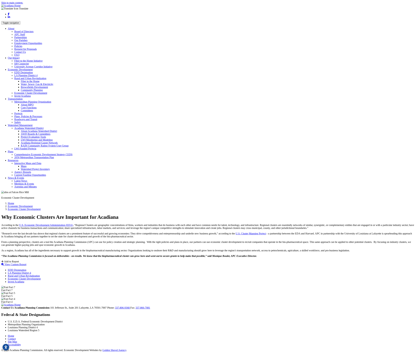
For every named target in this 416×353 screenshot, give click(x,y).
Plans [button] (10, 151)
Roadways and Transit (25, 119)
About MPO (27, 104)
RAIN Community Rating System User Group (45, 145)
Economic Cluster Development (30, 93)
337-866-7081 (143, 307)
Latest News (20, 180)
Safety (17, 122)
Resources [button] (13, 160)
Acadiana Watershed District (29, 128)
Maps (23, 166)
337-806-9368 (122, 307)
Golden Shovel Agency (114, 350)
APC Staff (19, 34)
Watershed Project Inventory (35, 169)
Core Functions (29, 107)
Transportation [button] (15, 98)
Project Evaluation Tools (33, 137)
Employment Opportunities (28, 43)
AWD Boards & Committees (35, 134)
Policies (18, 46)
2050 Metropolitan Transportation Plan (34, 157)
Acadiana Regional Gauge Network (39, 142)
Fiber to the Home (30, 81)
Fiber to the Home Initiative (28, 60)
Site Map (12, 341)
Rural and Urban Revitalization (30, 78)
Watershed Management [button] (20, 125)
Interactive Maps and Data (27, 163)
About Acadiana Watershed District (39, 131)
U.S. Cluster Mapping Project (251, 233)
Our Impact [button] (14, 57)
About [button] (11, 28)
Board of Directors (23, 31)
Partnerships (20, 37)
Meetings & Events (24, 183)
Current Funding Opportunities (30, 175)
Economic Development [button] (20, 69)
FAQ (17, 55)
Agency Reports (22, 172)
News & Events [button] (16, 177)
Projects (18, 113)
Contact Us (20, 52)
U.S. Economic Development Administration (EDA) (46, 225)
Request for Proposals (25, 49)
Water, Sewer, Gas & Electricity (37, 84)
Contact (12, 338)
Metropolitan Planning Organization (32, 101)
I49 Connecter (21, 63)
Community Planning (32, 90)
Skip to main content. (12, 2)
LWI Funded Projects (25, 148)
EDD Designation (23, 72)
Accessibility (14, 344)
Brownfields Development (34, 87)
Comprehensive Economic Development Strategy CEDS (43, 154)
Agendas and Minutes (25, 186)
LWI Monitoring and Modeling (37, 139)
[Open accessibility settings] (6, 347)
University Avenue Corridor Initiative (33, 66)
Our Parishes (20, 40)
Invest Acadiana (22, 96)
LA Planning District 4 (26, 75)
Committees (27, 110)
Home (11, 335)
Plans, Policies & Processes (28, 116)
